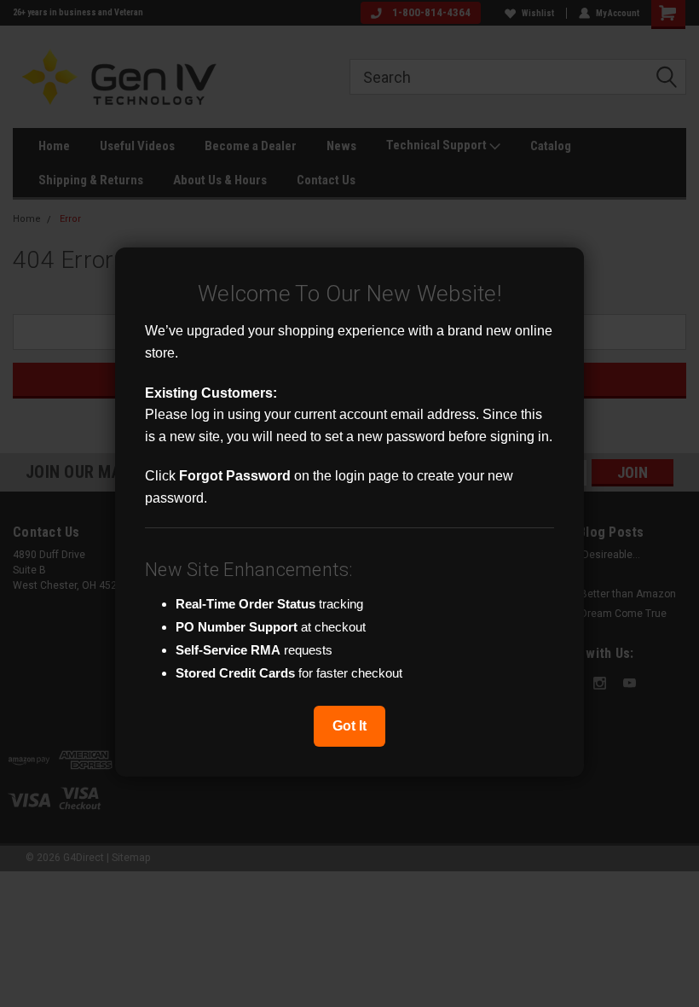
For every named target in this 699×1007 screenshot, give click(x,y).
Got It (349, 726)
